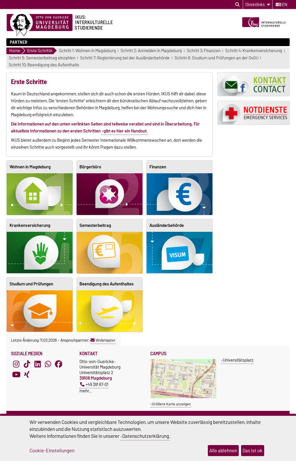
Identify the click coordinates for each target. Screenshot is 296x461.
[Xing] (27, 374)
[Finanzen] (179, 194)
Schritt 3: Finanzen (204, 51)
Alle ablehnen (223, 451)
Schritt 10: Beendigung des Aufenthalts (44, 65)
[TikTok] (27, 364)
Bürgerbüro (90, 166)
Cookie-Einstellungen (52, 451)
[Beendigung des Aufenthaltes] (110, 311)
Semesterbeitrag (95, 225)
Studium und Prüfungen (31, 283)
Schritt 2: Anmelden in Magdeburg (151, 51)
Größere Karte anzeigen (171, 404)
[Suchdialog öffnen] (237, 4)
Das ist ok (252, 451)
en (284, 4)
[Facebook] (58, 364)
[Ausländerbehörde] (179, 253)
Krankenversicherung (30, 225)
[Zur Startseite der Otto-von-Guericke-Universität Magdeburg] (39, 25)
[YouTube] (16, 374)
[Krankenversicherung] (40, 253)
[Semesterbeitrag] (110, 253)
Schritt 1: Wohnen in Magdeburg (87, 51)
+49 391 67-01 (97, 384)
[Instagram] (16, 364)
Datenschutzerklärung (145, 436)
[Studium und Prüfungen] (40, 311)
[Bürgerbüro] (110, 194)
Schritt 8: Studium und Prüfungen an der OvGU (216, 58)
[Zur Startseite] (265, 31)
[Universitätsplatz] (183, 396)
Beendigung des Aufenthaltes (106, 283)
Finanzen (157, 166)
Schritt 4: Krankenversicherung (253, 51)
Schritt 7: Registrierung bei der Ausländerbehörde (125, 58)
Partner (18, 42)
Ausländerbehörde (166, 225)
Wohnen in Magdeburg (30, 166)
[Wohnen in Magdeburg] (40, 194)
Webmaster (105, 340)
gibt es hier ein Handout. (125, 130)
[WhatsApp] (48, 364)
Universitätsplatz (238, 360)
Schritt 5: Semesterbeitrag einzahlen (42, 58)
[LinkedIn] (37, 364)
